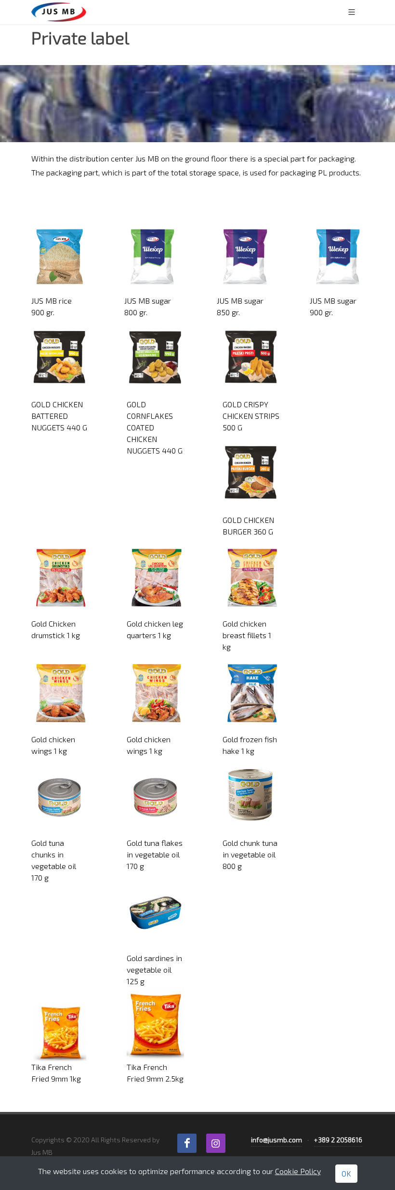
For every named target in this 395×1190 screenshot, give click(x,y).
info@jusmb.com (276, 1140)
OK (346, 1173)
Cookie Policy (298, 1171)
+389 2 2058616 (338, 1140)
